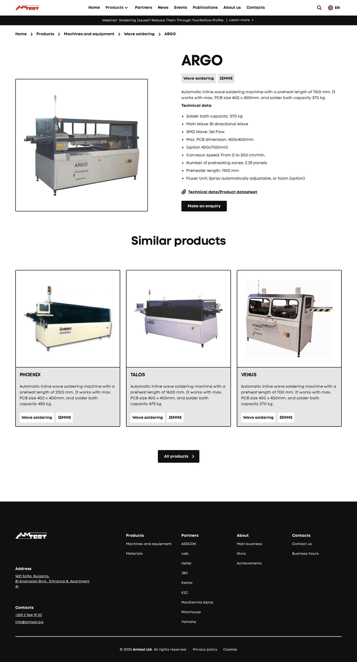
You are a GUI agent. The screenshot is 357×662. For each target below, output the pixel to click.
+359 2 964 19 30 (28, 615)
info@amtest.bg (29, 622)
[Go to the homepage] (30, 536)
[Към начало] (27, 8)
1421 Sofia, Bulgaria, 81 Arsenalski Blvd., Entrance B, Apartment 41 (52, 581)
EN (337, 7)
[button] (117, 8)
